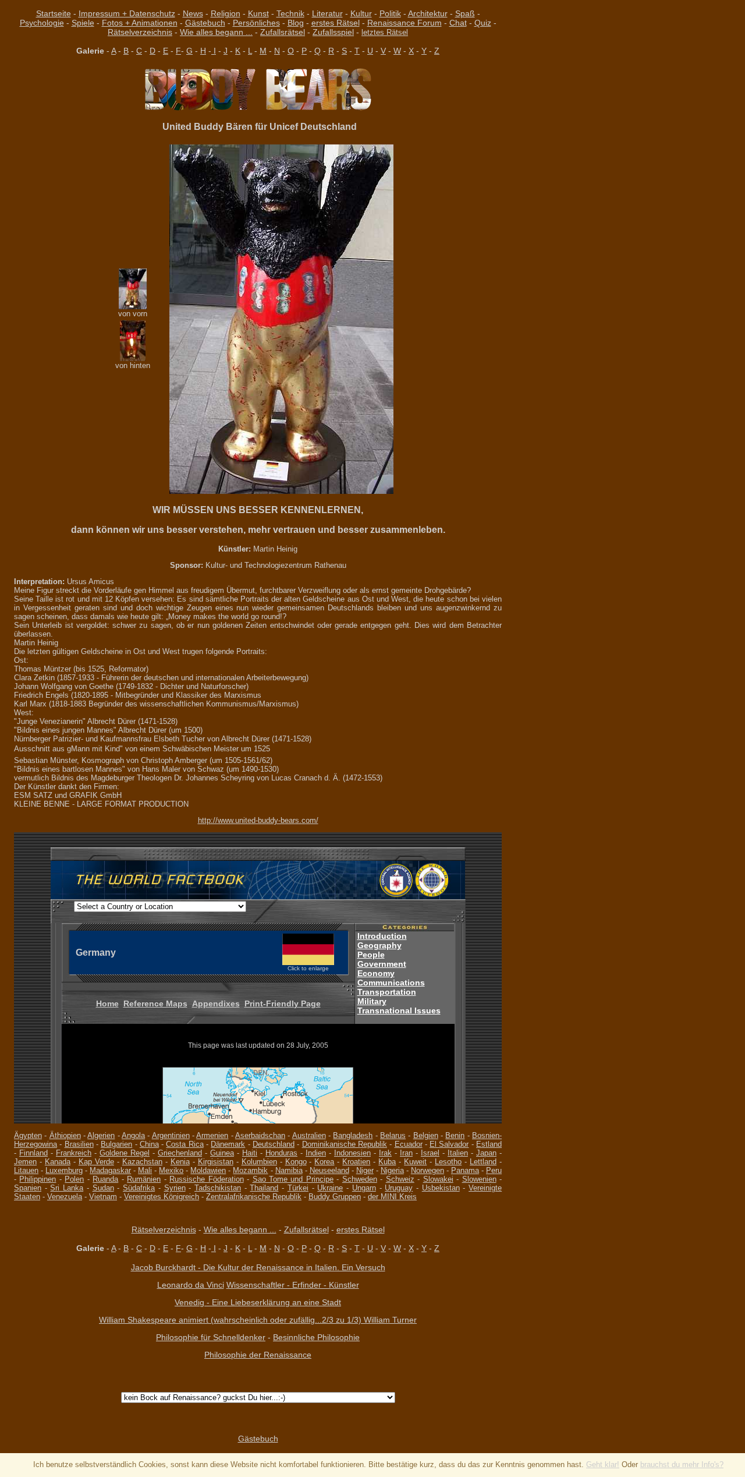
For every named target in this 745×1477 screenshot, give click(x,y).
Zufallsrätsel (282, 32)
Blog (296, 22)
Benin (454, 1135)
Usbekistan (441, 1187)
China (149, 1144)
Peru (494, 1170)
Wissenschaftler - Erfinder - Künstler (292, 1284)
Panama (465, 1170)
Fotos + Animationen (140, 22)
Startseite (53, 13)
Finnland (33, 1153)
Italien (458, 1153)
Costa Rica (184, 1144)
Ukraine (330, 1187)
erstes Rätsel (335, 22)
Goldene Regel (125, 1153)
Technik (290, 13)
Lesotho (448, 1161)
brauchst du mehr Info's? (681, 1464)
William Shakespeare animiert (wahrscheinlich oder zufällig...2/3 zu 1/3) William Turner (258, 1319)
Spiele (83, 22)
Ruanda (105, 1179)
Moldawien (208, 1170)
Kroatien (356, 1161)
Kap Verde (96, 1161)
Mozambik (250, 1170)
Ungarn (364, 1187)
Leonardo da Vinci (190, 1284)
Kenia (180, 1161)
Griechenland (180, 1153)
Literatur (327, 13)
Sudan (103, 1187)
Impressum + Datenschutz (127, 13)
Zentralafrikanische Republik (253, 1196)
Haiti (249, 1153)
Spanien (27, 1187)
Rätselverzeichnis (140, 32)
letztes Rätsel (384, 32)
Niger (365, 1170)
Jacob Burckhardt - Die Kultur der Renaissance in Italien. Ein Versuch (258, 1267)
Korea (324, 1161)
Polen (74, 1179)
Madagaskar (110, 1170)
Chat (458, 22)
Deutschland (274, 1144)
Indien (316, 1153)
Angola (133, 1135)
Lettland (483, 1161)
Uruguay (399, 1187)
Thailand (264, 1187)
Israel (430, 1153)
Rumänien (144, 1179)
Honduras (281, 1153)
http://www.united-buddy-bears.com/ (258, 820)
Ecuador (409, 1144)
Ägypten (28, 1135)
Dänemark (228, 1144)
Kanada (57, 1161)
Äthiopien (65, 1135)
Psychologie (42, 22)
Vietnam (103, 1196)
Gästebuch (205, 22)
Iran (406, 1153)
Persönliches (256, 22)
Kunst (258, 13)
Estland (489, 1144)
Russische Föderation (206, 1179)
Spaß (465, 13)
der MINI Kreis (392, 1196)
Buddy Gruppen (334, 1196)
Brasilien (79, 1144)
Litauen (26, 1170)
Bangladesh (352, 1135)
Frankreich (73, 1153)
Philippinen (37, 1179)
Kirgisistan (215, 1161)
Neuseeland (329, 1170)
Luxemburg (64, 1170)
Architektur (428, 13)
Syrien (175, 1187)
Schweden (359, 1179)
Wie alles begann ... (216, 32)
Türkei (298, 1187)
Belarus (393, 1135)
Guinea (222, 1153)
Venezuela (64, 1196)
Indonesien (352, 1153)
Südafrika (139, 1187)
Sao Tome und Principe (293, 1179)
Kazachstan (142, 1161)
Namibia (289, 1170)
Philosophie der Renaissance (257, 1354)
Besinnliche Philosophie (316, 1337)
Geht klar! (602, 1464)
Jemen (25, 1161)
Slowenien (479, 1179)
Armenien (212, 1135)
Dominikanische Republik (344, 1144)
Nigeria (392, 1170)
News (193, 13)
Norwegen (427, 1170)
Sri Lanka (66, 1187)
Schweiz (400, 1179)
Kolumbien (259, 1161)
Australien (309, 1135)
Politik (390, 13)
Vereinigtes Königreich (161, 1196)
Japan (486, 1153)
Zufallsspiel (333, 32)
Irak (385, 1153)
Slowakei (438, 1179)
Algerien (101, 1135)
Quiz (482, 22)
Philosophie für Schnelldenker (210, 1337)
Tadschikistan (217, 1187)
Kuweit (415, 1161)
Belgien (425, 1135)
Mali (145, 1170)
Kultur (361, 13)
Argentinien (171, 1135)
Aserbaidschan (260, 1135)
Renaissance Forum (404, 22)
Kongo (296, 1161)
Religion (225, 13)
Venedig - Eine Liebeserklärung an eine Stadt (258, 1302)
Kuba (387, 1161)
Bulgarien (116, 1144)
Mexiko (171, 1170)
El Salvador (449, 1144)
